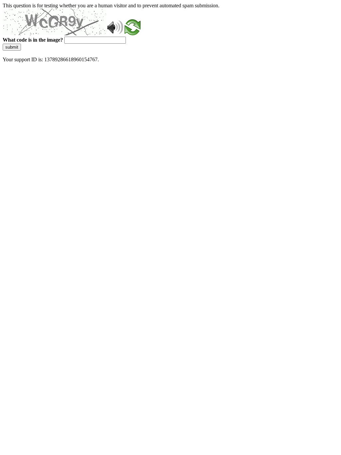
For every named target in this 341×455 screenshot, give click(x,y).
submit (11, 47)
